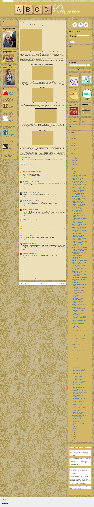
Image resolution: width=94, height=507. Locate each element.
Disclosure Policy (84, 17)
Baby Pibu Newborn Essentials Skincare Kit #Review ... (78, 413)
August (73, 166)
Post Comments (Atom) (45, 287)
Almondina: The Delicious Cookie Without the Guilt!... (79, 245)
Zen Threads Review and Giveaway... (12, 105)
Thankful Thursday (76, 384)
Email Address (73, 35)
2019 (72, 147)
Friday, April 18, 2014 (30, 235)
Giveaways (47, 17)
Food (21, 17)
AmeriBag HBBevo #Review (78, 330)
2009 (72, 440)
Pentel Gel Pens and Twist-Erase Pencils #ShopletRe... (79, 410)
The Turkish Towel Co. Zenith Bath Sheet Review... (11, 147)
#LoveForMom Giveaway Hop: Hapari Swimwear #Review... (78, 370)
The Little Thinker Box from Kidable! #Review (78, 296)
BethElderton (26, 192)
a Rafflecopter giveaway (25, 157)
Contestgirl (84, 69)
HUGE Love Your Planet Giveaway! (79, 247)
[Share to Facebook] (24, 164)
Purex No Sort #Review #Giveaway (79, 277)
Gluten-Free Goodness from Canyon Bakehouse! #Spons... (79, 188)
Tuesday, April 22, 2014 (32, 253)
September (74, 164)
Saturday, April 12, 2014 (34, 192)
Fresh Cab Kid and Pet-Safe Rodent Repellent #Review (78, 387)
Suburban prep (26, 171)
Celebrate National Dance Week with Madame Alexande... (79, 231)
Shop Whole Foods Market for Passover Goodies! (78, 348)
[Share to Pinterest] (25, 164)
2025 (72, 136)
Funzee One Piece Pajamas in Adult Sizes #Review (78, 404)
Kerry (24, 235)
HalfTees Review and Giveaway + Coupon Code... (11, 119)
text (72, 40)
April (73, 173)
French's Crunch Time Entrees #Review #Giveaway (78, 379)
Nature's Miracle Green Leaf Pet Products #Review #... (79, 416)
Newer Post (23, 283)
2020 (72, 145)
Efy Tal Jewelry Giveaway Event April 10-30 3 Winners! (79, 351)
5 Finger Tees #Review (77, 255)
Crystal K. (25, 219)
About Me (62, 17)
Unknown (25, 226)
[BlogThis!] (22, 164)
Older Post (62, 283)
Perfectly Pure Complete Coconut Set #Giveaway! (79, 185)
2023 (72, 140)
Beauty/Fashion (38, 17)
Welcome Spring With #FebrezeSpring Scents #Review (79, 308)
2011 (72, 436)
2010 (72, 438)
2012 (72, 434)
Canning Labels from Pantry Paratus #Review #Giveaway (78, 407)
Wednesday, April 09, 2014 (35, 171)
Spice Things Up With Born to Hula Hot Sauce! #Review (79, 382)
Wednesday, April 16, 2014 (33, 226)
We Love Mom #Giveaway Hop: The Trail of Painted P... (79, 211)
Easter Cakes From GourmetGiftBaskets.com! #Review (78, 327)
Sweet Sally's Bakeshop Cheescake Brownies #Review (79, 393)
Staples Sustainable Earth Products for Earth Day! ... (79, 280)
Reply (24, 177)
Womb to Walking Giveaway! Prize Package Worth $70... (79, 342)
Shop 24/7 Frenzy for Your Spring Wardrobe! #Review (79, 263)
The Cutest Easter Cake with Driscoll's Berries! (78, 314)
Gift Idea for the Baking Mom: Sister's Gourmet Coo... (78, 194)
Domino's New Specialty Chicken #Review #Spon (79, 225)
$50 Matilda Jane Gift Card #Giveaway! (78, 288)
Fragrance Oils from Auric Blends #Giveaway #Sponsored (79, 205)
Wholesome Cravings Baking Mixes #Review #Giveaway (79, 376)
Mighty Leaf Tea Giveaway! (78, 290)
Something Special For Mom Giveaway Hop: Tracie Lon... (78, 179)
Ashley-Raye (25, 243)
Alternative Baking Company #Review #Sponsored (78, 222)
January (74, 430)
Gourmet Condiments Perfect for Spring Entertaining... (79, 199)
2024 (72, 138)
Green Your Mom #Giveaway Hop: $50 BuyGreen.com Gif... (79, 182)
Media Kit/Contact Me (72, 17)
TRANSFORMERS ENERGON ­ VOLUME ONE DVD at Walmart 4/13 (79, 317)
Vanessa (25, 253)
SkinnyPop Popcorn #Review (78, 282)
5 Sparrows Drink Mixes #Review (79, 398)
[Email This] (20, 164)
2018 (72, 149)
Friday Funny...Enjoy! (76, 233)
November (74, 160)
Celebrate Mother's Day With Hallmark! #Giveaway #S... (78, 236)
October (74, 162)
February (74, 428)
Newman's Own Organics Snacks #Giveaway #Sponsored (79, 228)
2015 (72, 155)
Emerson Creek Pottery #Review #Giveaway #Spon (79, 239)
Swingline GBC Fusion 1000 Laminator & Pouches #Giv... (78, 401)
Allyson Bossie (26, 200)
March (73, 426)
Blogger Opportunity (76, 213)
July (73, 168)
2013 (72, 432)
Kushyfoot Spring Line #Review (78, 418)
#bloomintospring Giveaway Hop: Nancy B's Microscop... (79, 299)
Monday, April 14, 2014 (34, 200)
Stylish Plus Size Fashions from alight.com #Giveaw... (79, 208)
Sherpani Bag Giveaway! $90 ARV (79, 260)
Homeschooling (13, 17)
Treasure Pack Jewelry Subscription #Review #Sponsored (79, 242)
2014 (72, 157)
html (72, 37)
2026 (72, 134)
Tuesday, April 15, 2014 (33, 209)
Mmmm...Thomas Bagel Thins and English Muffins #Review (79, 250)
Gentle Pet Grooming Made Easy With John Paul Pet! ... (79, 191)
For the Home (28, 17)
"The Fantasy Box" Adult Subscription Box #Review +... (79, 390)
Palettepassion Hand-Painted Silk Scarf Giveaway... (12, 132)
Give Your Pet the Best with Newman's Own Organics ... (78, 202)
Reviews (54, 17)
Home (5, 17)
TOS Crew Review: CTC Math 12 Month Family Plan (79, 275)
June (73, 169)
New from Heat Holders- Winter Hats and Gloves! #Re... (79, 366)
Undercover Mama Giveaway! (78, 196)
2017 (72, 151)
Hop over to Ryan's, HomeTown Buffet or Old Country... (79, 373)
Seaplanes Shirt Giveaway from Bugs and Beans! (79, 272)
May (73, 171)
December (74, 158)
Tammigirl (25, 181)
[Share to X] (23, 164)
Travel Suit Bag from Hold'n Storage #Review (78, 363)
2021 (72, 143)
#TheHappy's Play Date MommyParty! (77, 258)
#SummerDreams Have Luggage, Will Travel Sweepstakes (79, 321)
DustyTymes (25, 209)
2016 (72, 153)
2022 (72, 141)
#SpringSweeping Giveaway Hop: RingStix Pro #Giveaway (79, 336)
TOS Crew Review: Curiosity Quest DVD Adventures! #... (79, 345)
